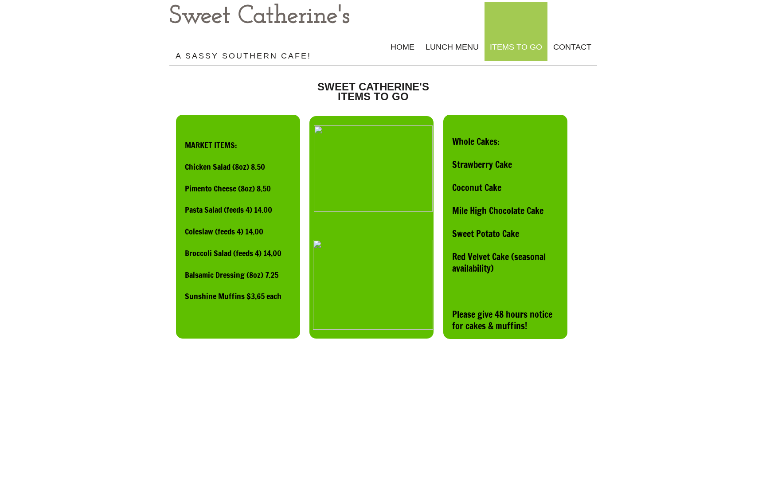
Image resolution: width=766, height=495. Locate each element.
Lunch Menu (452, 47)
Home (402, 47)
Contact (572, 47)
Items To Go (516, 47)
